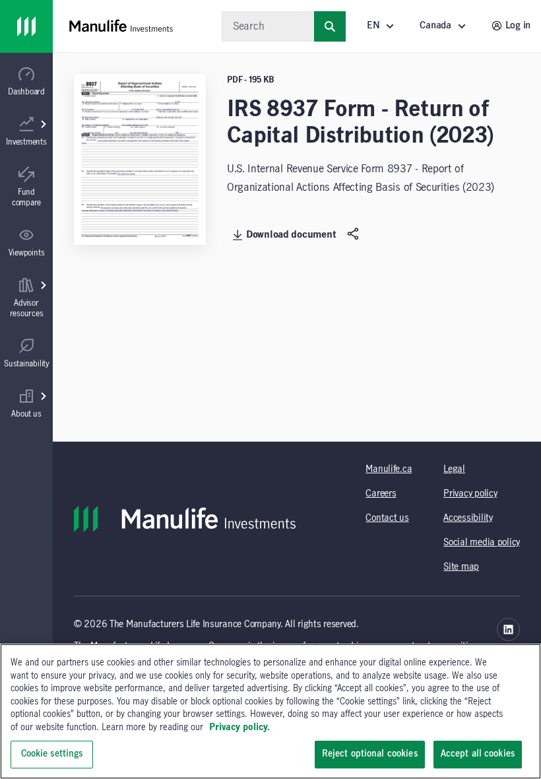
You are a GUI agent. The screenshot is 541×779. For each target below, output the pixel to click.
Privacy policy (470, 493)
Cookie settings (52, 754)
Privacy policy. (239, 727)
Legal (454, 469)
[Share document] (354, 234)
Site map (461, 567)
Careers (381, 493)
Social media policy (481, 542)
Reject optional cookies (370, 754)
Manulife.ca (389, 469)
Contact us (387, 518)
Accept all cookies (478, 754)
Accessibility (467, 518)
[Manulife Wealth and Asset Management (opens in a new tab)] (508, 629)
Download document (291, 235)
